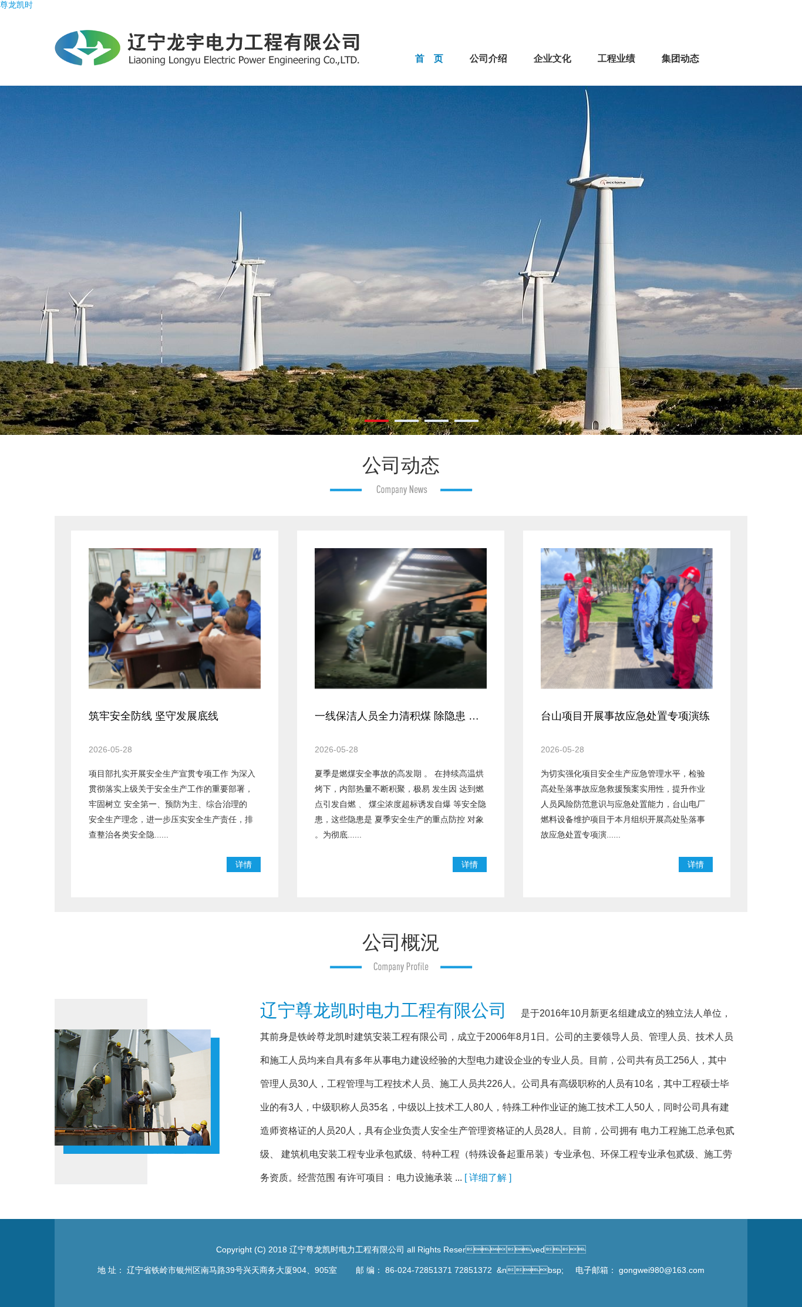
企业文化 (552, 58)
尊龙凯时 (16, 4)
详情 (243, 864)
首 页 (429, 58)
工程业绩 (616, 58)
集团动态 (680, 58)
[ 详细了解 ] (487, 1178)
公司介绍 (488, 58)
